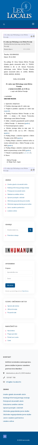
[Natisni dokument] (31, 36)
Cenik (9, 341)
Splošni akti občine (13, 306)
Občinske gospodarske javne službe (18, 201)
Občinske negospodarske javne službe (19, 204)
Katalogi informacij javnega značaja (18, 188)
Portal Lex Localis (13, 337)
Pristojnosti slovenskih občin (16, 191)
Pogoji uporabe (12, 334)
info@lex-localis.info (13, 382)
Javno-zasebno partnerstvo (15, 208)
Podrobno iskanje (12, 235)
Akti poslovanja (12, 309)
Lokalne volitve (12, 211)
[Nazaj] (34, 36)
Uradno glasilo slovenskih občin (17, 184)
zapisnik (7, 111)
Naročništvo (11, 331)
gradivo (27, 123)
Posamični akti (11, 313)
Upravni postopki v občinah (15, 198)
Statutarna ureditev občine (15, 194)
